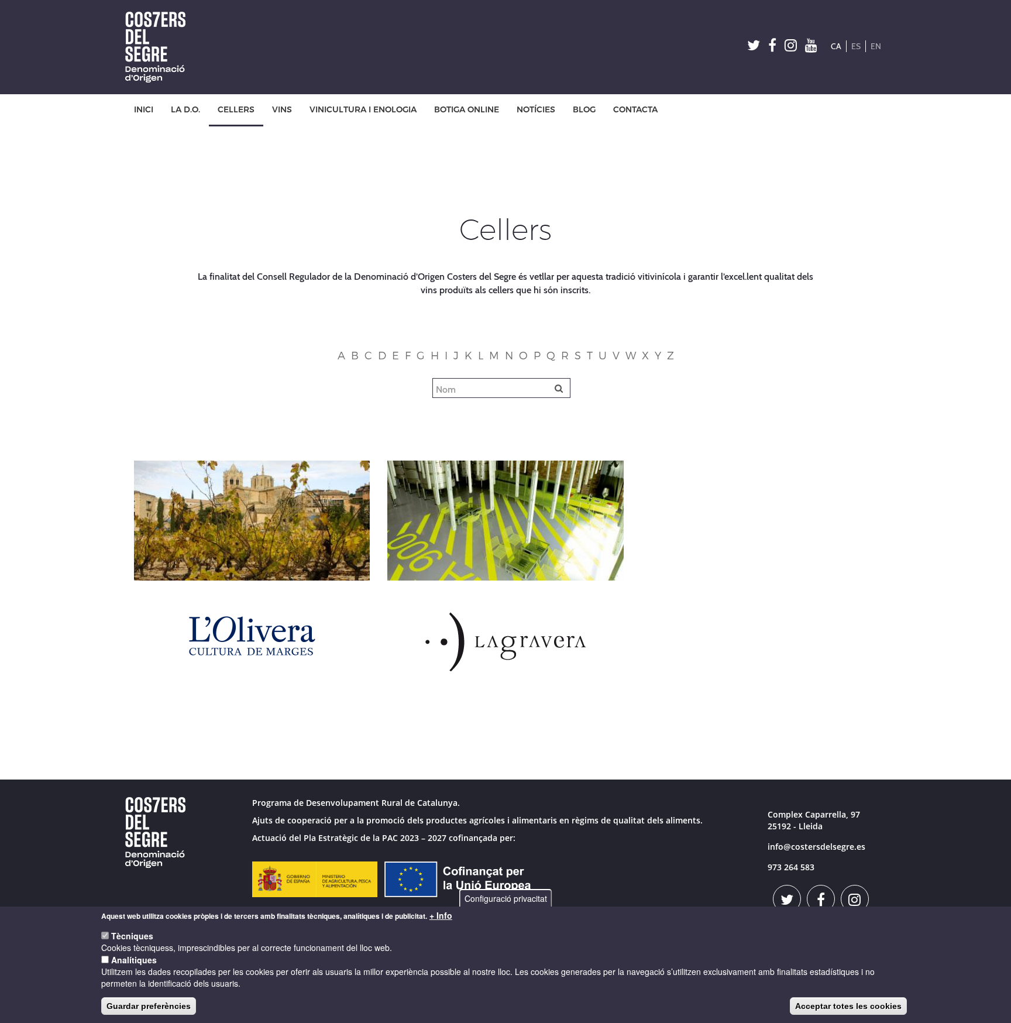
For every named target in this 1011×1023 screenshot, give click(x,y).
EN (876, 46)
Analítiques (134, 960)
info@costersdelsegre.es (816, 846)
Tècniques (132, 936)
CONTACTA (635, 109)
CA (836, 46)
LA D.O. (185, 109)
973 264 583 (791, 867)
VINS (282, 109)
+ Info (440, 915)
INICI (143, 109)
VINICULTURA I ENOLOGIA (363, 109)
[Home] (159, 47)
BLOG (584, 109)
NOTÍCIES (536, 109)
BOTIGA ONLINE (466, 109)
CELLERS (236, 109)
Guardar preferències (148, 1006)
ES (856, 46)
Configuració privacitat (506, 898)
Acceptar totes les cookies (848, 1006)
